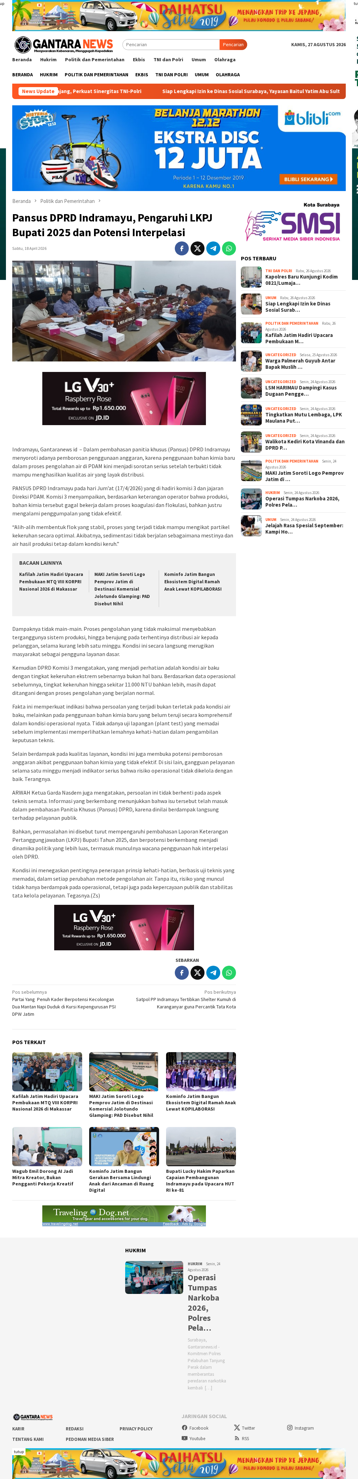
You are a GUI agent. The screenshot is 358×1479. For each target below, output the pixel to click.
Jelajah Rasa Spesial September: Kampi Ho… (304, 528)
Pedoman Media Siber (90, 1439)
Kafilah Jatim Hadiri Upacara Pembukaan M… (299, 338)
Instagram (304, 1428)
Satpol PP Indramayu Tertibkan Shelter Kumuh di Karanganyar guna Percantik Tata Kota (186, 999)
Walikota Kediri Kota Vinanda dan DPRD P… (305, 444)
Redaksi (75, 1429)
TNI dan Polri (278, 270)
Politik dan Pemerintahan (291, 323)
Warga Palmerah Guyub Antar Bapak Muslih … (300, 364)
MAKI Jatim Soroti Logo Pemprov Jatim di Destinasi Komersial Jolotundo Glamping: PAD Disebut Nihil (122, 589)
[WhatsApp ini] (229, 248)
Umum (271, 297)
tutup (19, 1451)
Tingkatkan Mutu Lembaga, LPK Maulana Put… (303, 417)
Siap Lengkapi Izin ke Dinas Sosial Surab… (297, 307)
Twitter (248, 1428)
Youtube (197, 1439)
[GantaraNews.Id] (63, 44)
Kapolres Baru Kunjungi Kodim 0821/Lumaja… (301, 280)
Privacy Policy (136, 1429)
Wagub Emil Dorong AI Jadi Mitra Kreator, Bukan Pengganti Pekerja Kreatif (42, 1177)
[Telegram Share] (213, 248)
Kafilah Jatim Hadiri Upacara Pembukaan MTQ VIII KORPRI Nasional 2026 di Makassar (51, 581)
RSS (245, 1439)
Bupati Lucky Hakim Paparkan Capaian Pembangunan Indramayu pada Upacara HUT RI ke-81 (200, 1180)
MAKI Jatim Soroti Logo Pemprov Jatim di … (304, 476)
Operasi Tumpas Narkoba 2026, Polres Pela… (302, 501)
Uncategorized (280, 354)
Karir (18, 1429)
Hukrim (272, 492)
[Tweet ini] (198, 248)
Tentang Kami (28, 1439)
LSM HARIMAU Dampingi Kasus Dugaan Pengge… (301, 391)
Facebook (198, 1428)
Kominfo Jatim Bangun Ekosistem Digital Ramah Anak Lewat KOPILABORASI (193, 581)
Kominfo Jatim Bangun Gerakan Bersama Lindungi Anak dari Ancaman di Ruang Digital (121, 1180)
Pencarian (233, 44)
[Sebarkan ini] (182, 248)
